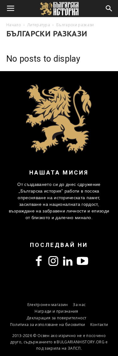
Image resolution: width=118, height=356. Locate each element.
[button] (109, 8)
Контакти (99, 324)
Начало (13, 25)
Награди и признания (56, 311)
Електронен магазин (47, 304)
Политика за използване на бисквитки (47, 324)
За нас (79, 304)
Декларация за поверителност (56, 318)
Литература (38, 25)
